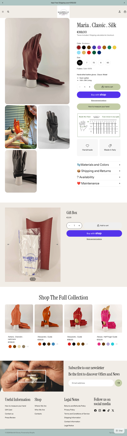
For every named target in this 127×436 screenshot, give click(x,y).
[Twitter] (112, 410)
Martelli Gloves (15, 433)
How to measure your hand (98, 106)
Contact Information (72, 421)
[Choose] (29, 329)
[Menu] (3, 12)
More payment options (98, 100)
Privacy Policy (69, 410)
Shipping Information (72, 417)
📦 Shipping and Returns (94, 171)
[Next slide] (124, 2)
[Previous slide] (2, 2)
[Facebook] (95, 410)
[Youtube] (104, 410)
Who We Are (40, 410)
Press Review (10, 417)
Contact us (9, 414)
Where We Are (40, 406)
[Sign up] (118, 383)
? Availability (85, 177)
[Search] (8, 11)
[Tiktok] (108, 410)
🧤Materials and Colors (93, 164)
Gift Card (8, 410)
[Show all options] (27, 346)
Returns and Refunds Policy (75, 406)
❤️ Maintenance (88, 183)
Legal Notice (69, 425)
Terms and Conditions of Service (77, 414)
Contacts (38, 414)
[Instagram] (99, 410)
